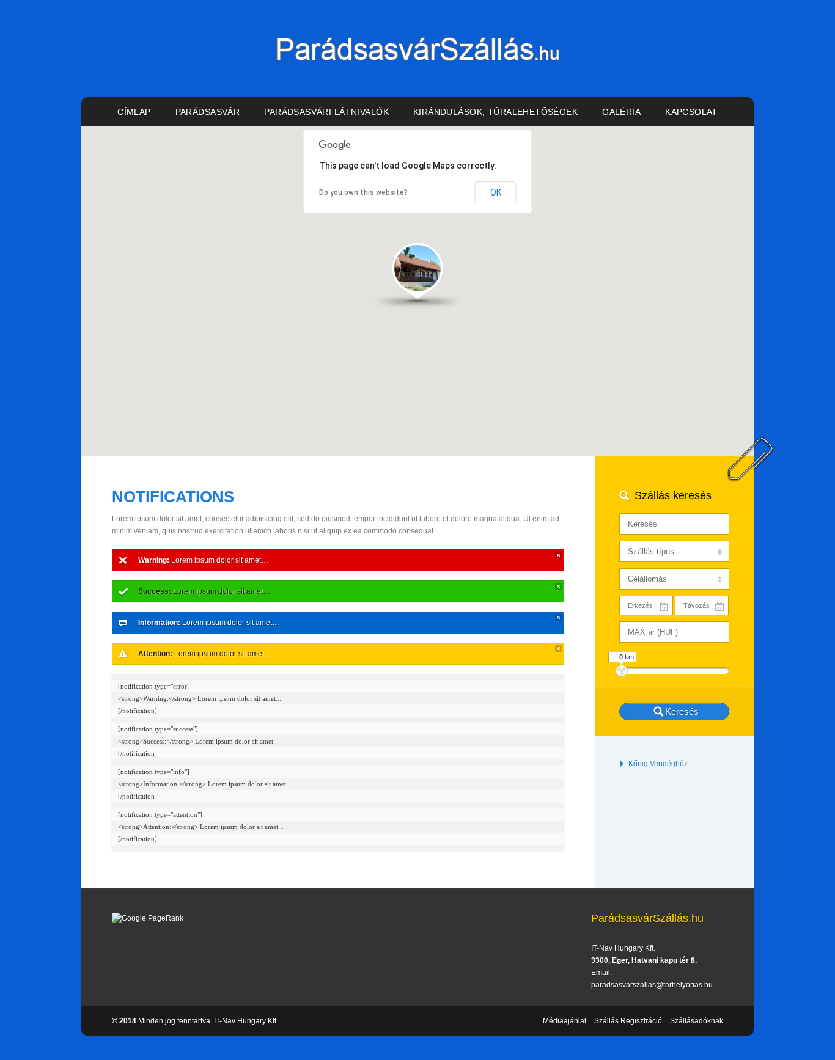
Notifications (173, 497)
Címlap (134, 112)
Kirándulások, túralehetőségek (495, 112)
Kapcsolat (691, 112)
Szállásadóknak (696, 1021)
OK (495, 192)
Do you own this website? (363, 192)
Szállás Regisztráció (628, 1021)
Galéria (621, 112)
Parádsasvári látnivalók (326, 112)
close (558, 555)
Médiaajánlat (564, 1021)
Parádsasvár (207, 112)
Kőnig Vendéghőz (658, 763)
